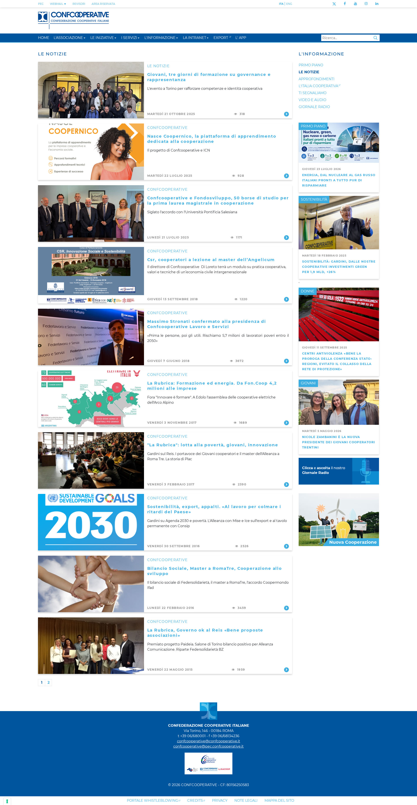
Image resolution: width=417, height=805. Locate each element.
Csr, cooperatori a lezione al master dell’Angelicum (211, 259)
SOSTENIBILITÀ (314, 199)
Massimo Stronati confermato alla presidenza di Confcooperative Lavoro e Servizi (206, 324)
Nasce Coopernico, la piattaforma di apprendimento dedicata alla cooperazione (211, 139)
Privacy (219, 800)
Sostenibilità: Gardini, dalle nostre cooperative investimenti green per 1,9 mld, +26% (339, 267)
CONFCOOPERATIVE (167, 128)
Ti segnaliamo (312, 93)
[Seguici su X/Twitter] (334, 4)
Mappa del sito (279, 800)
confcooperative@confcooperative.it (208, 741)
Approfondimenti (316, 79)
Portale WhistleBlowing (152, 800)
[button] (84, 38)
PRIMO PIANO (313, 126)
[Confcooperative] (73, 20)
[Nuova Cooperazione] (339, 519)
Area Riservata (103, 3)
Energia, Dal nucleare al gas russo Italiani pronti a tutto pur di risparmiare (338, 180)
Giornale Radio (314, 107)
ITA (281, 3)
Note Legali (246, 800)
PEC (41, 3)
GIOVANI (308, 383)
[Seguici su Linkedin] (376, 4)
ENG (289, 3)
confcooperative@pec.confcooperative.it (208, 746)
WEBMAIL (57, 3)
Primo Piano (311, 65)
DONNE (307, 291)
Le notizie (309, 72)
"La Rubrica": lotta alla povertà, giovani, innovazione (212, 444)
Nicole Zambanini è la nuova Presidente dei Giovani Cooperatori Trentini (338, 442)
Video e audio (312, 100)
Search (375, 38)
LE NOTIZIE (158, 66)
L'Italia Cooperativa (318, 86)
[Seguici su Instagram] (366, 4)
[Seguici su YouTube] (355, 4)
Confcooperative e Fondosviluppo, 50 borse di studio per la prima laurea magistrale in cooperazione (218, 200)
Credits (195, 800)
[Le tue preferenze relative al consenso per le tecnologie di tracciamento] (7, 801)
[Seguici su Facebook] (345, 4)
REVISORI (79, 3)
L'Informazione (321, 54)
